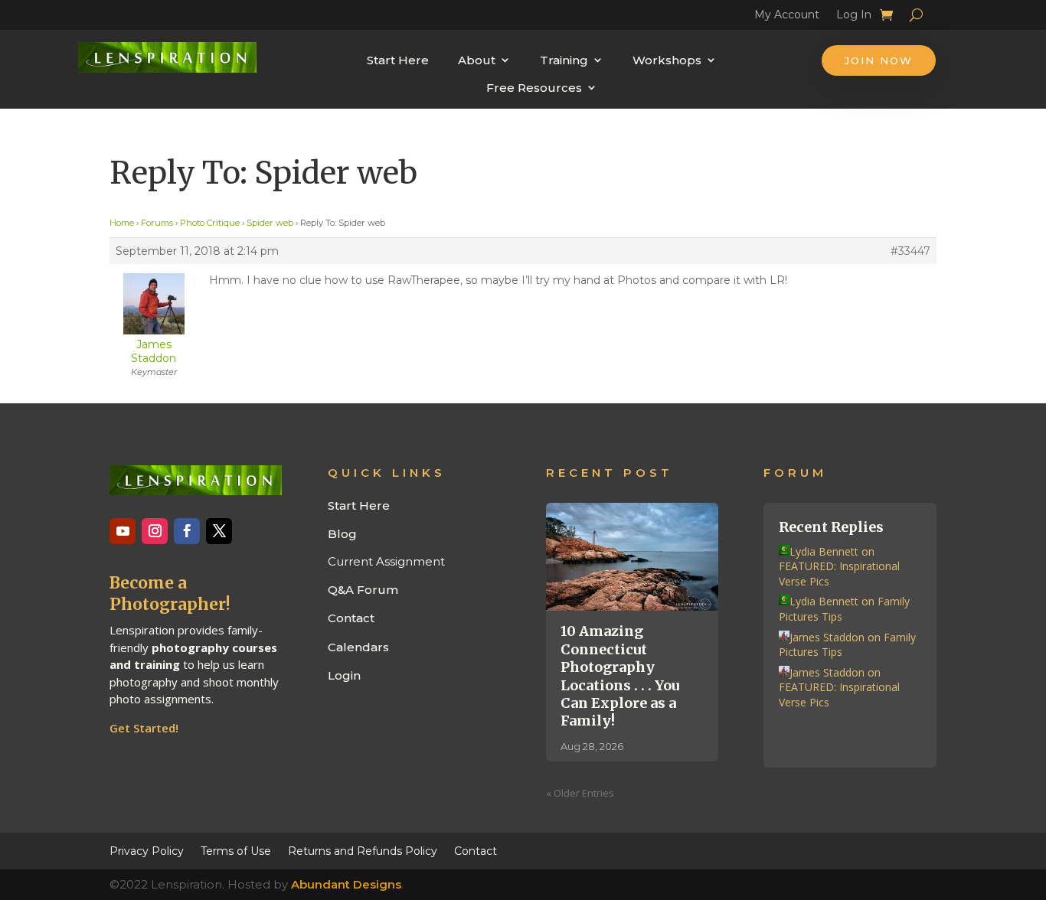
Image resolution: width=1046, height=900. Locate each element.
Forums (157, 222)
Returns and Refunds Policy (362, 850)
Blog (342, 534)
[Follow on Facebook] (187, 531)
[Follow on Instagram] (155, 531)
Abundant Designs (346, 884)
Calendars (358, 647)
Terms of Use (236, 850)
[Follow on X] (219, 531)
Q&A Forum (363, 589)
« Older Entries (580, 793)
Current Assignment (386, 561)
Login (344, 675)
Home (122, 222)
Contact (351, 618)
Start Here (398, 60)
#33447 (910, 251)
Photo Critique (210, 222)
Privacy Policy (147, 850)
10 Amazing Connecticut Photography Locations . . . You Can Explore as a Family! (620, 675)
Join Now (879, 60)
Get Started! (144, 727)
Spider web (270, 222)
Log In (853, 16)
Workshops (667, 60)
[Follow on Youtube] (123, 531)
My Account (786, 16)
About (476, 60)
